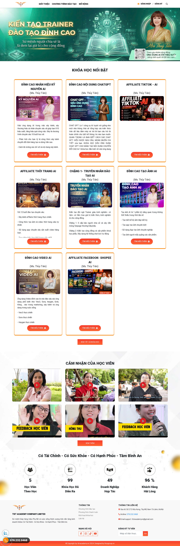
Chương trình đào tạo (64, 4)
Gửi (145, 533)
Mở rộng (83, 4)
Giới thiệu (44, 4)
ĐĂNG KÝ (158, 4)
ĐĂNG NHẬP (146, 4)
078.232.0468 (132, 514)
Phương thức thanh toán (88, 512)
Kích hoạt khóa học (86, 515)
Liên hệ (81, 518)
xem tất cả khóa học (90, 342)
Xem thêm (90, 443)
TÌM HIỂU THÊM (36, 155)
